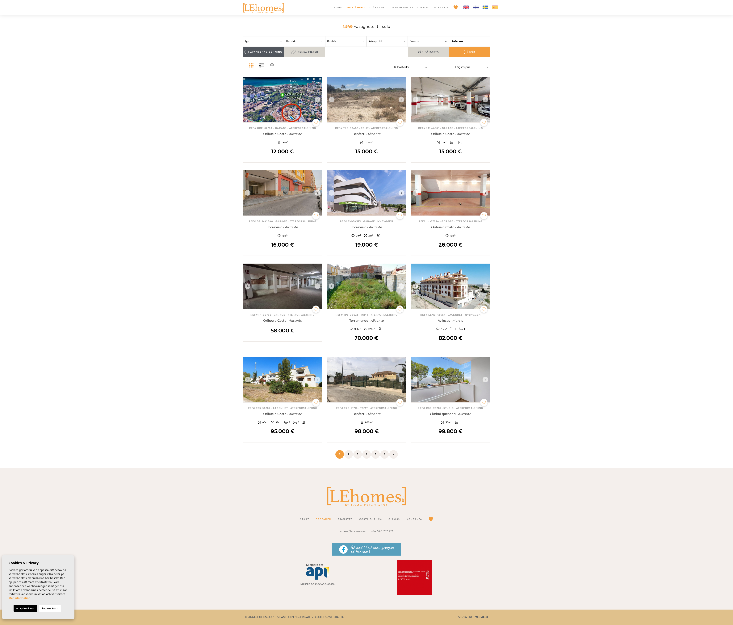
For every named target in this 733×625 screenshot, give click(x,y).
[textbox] (264, 41)
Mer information (19, 598)
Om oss (423, 7)
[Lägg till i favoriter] (316, 122)
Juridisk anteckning (283, 617)
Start (338, 7)
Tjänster (376, 7)
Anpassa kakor (50, 608)
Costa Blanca (400, 7)
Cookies (321, 617)
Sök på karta (428, 52)
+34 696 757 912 (382, 531)
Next (318, 99)
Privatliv (306, 617)
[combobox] (263, 41)
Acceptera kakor (25, 608)
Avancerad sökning (266, 52)
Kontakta (441, 7)
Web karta (336, 617)
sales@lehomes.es (353, 531)
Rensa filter (308, 52)
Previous (246, 99)
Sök (472, 52)
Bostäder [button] (355, 7)
